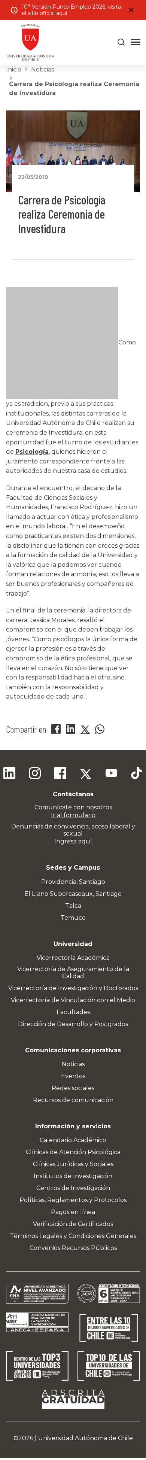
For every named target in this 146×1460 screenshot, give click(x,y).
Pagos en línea (73, 1212)
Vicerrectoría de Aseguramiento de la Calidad (73, 972)
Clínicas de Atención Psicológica (73, 1152)
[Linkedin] (9, 774)
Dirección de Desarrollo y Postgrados (73, 1024)
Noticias (42, 69)
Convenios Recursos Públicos (73, 1247)
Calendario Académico (73, 1140)
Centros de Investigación (73, 1188)
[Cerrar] (131, 10)
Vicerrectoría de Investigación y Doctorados (73, 988)
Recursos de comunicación (73, 1100)
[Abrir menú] (135, 42)
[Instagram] (35, 774)
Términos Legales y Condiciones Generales (73, 1236)
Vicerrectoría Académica (73, 957)
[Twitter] (86, 774)
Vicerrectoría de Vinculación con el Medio (73, 1000)
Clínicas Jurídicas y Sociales (73, 1164)
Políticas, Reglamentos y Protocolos (73, 1200)
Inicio (13, 69)
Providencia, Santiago (73, 881)
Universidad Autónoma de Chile (85, 1438)
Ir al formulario (73, 815)
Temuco (73, 917)
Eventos (73, 1076)
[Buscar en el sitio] (121, 42)
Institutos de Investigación (73, 1176)
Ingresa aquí (73, 841)
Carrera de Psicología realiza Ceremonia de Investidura (74, 88)
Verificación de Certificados (73, 1224)
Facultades (73, 1012)
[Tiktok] (137, 774)
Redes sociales (73, 1088)
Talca (73, 905)
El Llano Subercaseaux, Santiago (73, 893)
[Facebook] (60, 774)
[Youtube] (111, 774)
